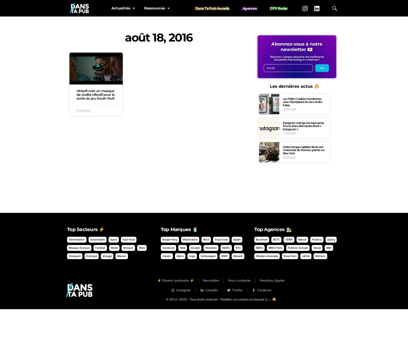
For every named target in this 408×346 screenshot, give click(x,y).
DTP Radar (278, 8)
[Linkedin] (317, 8)
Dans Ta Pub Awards (212, 8)
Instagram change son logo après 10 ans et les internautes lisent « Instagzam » (303, 126)
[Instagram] (305, 8)
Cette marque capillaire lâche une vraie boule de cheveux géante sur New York (304, 150)
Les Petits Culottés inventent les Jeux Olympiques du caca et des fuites (302, 102)
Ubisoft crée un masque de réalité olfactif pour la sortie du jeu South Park (95, 95)
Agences (249, 8)
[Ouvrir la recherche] (334, 8)
